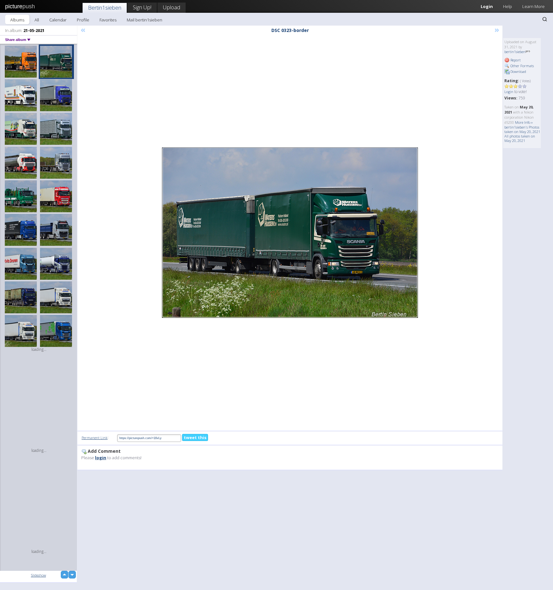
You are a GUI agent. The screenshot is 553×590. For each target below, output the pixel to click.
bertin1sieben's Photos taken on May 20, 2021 (522, 129)
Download (517, 71)
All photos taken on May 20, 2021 (519, 138)
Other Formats (521, 65)
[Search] (545, 19)
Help (507, 6)
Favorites (108, 20)
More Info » (524, 122)
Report (515, 60)
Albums (17, 20)
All (37, 20)
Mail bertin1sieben (144, 20)
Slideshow (38, 575)
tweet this (195, 437)
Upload (171, 7)
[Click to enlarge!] (290, 232)
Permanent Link (95, 437)
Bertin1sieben (104, 7)
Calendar (58, 20)
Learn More (533, 6)
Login (487, 6)
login (100, 457)
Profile (83, 20)
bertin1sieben (514, 51)
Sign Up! (142, 7)
